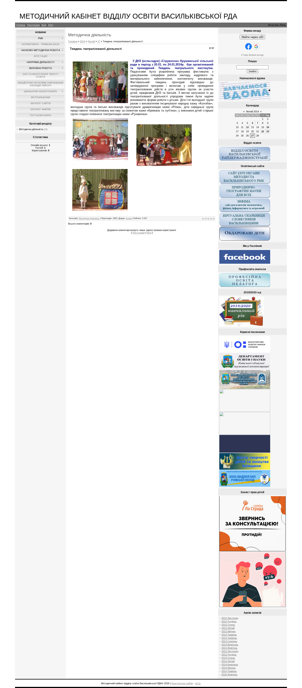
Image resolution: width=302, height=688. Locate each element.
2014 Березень (230, 664)
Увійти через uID (252, 37)
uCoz (198, 683)
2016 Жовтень (229, 674)
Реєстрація (33, 25)
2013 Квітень (229, 631)
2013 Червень (229, 638)
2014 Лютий (228, 661)
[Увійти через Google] (256, 46)
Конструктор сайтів (182, 683)
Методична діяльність (31, 129)
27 (98, 41)
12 (247, 127)
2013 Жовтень (229, 648)
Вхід (44, 25)
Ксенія (129, 218)
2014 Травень (229, 671)
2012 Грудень (229, 621)
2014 (82, 41)
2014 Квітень (229, 668)
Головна (20, 25)
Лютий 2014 (252, 111)
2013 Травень (229, 634)
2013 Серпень (229, 641)
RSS (50, 25)
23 (267, 131)
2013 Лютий (228, 628)
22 (262, 131)
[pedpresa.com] (244, 451)
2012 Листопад (230, 618)
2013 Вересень (230, 644)
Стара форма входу (252, 55)
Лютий (91, 41)
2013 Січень (228, 624)
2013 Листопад (230, 651)
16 (267, 127)
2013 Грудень (229, 654)
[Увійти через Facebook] (248, 46)
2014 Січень (228, 658)
